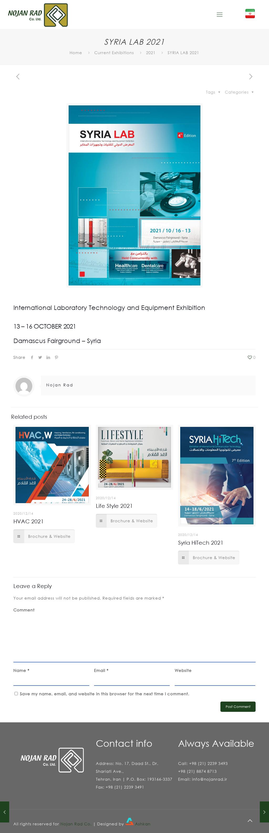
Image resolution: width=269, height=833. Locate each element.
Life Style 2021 (114, 506)
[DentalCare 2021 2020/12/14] (264, 811)
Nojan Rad (59, 384)
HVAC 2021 (28, 521)
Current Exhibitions (114, 52)
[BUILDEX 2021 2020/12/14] (4, 811)
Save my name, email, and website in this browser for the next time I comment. (104, 693)
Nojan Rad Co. (76, 823)
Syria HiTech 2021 (201, 542)
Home (76, 52)
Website (183, 670)
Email (101, 670)
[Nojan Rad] (38, 14)
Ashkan (142, 823)
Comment (24, 609)
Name (21, 670)
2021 (151, 52)
